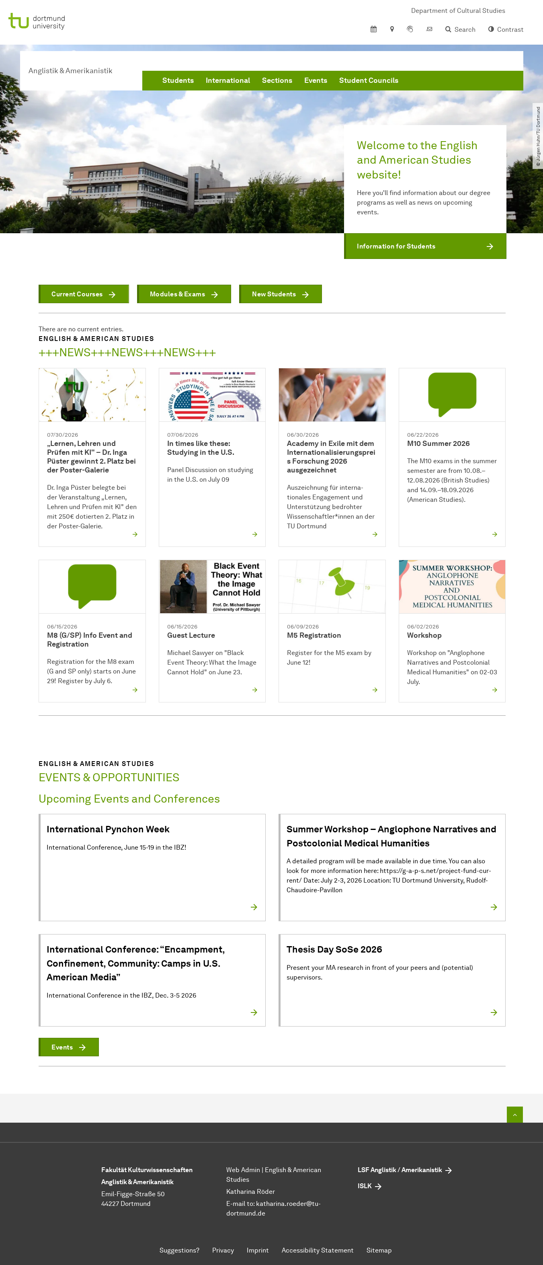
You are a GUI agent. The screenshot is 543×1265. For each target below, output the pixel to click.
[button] (425, 246)
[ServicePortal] (410, 30)
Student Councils (368, 80)
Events (315, 80)
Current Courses (77, 294)
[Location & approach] (391, 30)
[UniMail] (429, 30)
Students (178, 80)
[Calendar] (373, 30)
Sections (277, 80)
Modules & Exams (177, 294)
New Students (274, 294)
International (228, 80)
